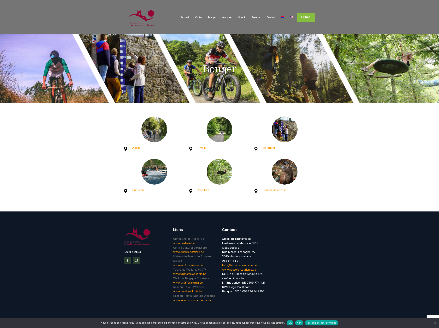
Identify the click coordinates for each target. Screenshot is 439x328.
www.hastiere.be (184, 243)
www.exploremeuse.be (188, 265)
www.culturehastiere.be (188, 252)
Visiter (198, 17)
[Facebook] (127, 260)
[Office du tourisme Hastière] (146, 17)
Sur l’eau (138, 190)
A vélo (201, 147)
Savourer (227, 17)
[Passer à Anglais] (291, 17)
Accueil (185, 17)
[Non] (434, 323)
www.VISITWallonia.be (188, 282)
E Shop (305, 17)
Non (299, 322)
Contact (270, 17)
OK (290, 322)
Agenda (256, 17)
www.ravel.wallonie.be (187, 291)
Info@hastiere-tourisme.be (239, 265)
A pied (136, 147)
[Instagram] (136, 260)
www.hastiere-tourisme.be (239, 269)
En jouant (269, 147)
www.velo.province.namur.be (192, 300)
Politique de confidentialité (321, 322)
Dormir (242, 17)
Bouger (212, 17)
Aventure (203, 190)
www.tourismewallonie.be (189, 274)
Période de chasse (274, 190)
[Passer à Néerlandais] (282, 17)
